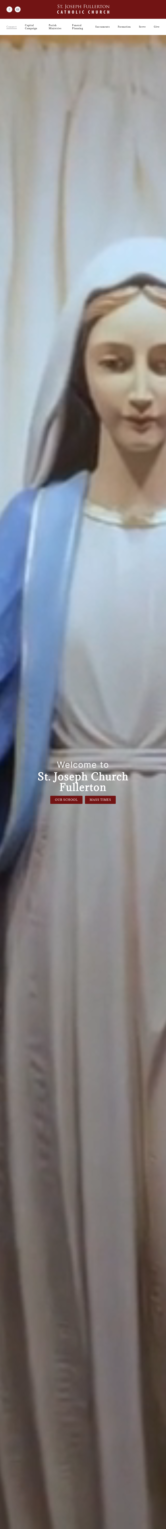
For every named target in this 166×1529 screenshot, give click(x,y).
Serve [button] (142, 26)
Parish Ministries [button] (55, 27)
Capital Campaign (31, 27)
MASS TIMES (100, 800)
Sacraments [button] (102, 26)
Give (157, 26)
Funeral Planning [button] (77, 27)
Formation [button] (124, 26)
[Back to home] (83, 9)
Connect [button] (11, 26)
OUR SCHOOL (66, 800)
